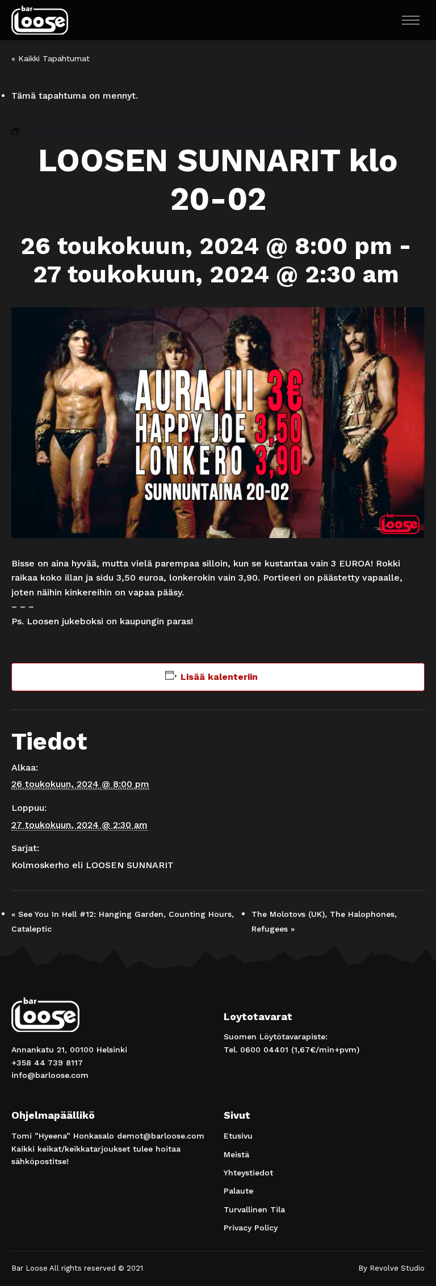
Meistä (236, 1154)
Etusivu (238, 1135)
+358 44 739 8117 (47, 1062)
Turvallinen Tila (254, 1209)
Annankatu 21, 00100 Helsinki (69, 1049)
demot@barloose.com (160, 1135)
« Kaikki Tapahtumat (50, 58)
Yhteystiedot (248, 1172)
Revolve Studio (397, 1268)
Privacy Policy (251, 1227)
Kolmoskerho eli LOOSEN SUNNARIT (92, 865)
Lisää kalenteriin (219, 676)
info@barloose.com (50, 1075)
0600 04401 (264, 1049)
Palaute (238, 1190)
